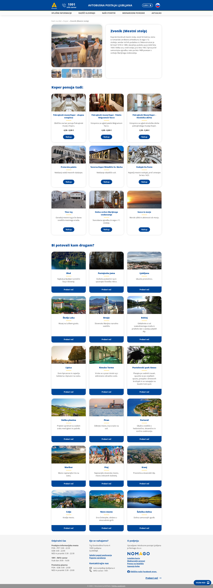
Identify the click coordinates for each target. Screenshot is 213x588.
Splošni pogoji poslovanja (100, 555)
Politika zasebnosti (118, 586)
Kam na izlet (56, 21)
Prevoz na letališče (135, 563)
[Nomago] (144, 553)
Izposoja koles (133, 566)
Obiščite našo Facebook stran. (143, 571)
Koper (65, 21)
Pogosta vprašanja (97, 558)
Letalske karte (133, 558)
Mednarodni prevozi (136, 561)
